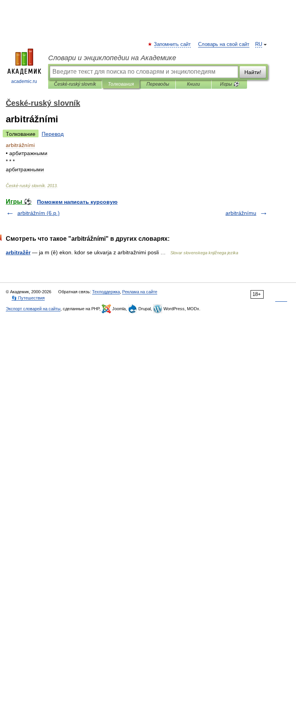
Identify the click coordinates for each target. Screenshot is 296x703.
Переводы (157, 84)
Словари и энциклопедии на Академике (112, 58)
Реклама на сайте (139, 291)
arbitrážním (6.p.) (38, 213)
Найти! (252, 72)
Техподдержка (106, 291)
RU (258, 44)
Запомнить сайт (173, 44)
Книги (193, 84)
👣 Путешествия (28, 298)
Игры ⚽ (229, 84)
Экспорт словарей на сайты (33, 308)
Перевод (53, 134)
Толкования (121, 84)
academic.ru (24, 81)
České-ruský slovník (75, 84)
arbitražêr (18, 252)
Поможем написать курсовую (77, 202)
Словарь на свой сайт (223, 44)
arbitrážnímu (240, 213)
